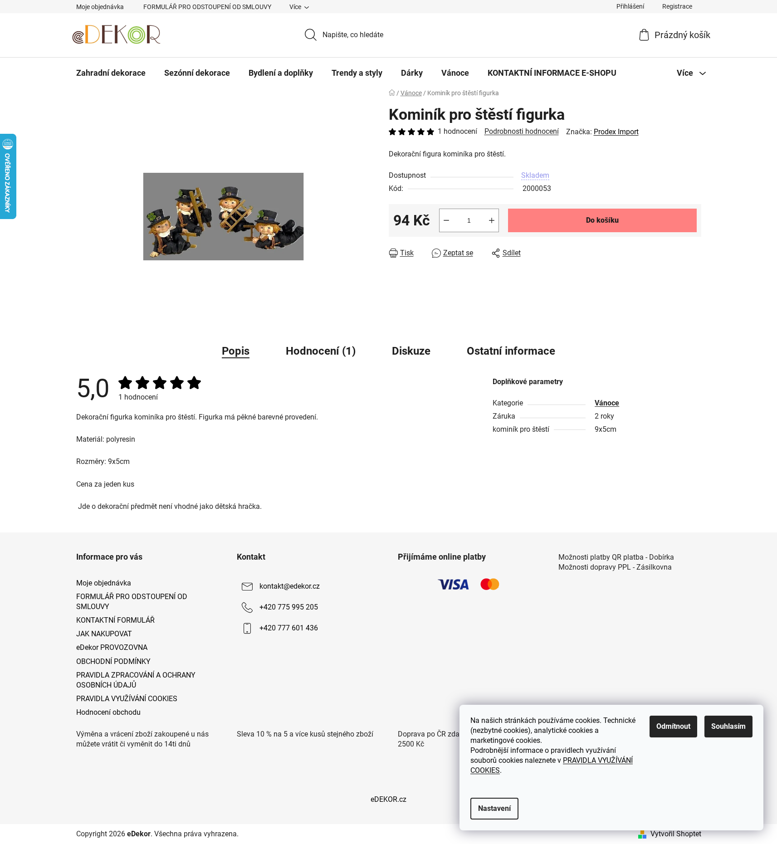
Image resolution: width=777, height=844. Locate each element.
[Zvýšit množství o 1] (491, 220)
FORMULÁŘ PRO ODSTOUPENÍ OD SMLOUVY (207, 6)
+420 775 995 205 (288, 607)
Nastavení (494, 808)
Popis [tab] (235, 351)
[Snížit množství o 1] (446, 220)
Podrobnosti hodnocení (521, 131)
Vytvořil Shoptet (675, 833)
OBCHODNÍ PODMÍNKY (113, 661)
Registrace (677, 6)
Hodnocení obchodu (108, 712)
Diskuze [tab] (411, 351)
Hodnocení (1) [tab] (321, 351)
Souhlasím (728, 726)
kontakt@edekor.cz (289, 586)
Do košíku (602, 220)
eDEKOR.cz (388, 799)
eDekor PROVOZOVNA (111, 647)
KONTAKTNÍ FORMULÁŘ (115, 620)
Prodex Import (616, 131)
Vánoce (607, 403)
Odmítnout (673, 726)
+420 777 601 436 (288, 628)
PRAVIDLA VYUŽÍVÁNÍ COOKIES (126, 698)
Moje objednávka (100, 6)
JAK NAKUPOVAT (104, 633)
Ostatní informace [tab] (511, 351)
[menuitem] (111, 73)
